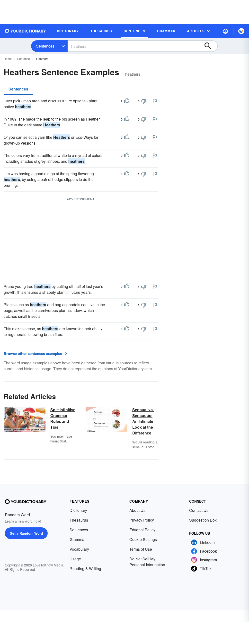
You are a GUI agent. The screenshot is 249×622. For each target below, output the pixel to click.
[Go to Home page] (25, 31)
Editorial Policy (142, 529)
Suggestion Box (203, 520)
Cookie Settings (143, 539)
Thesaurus (79, 520)
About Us (137, 510)
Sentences (45, 46)
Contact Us (198, 510)
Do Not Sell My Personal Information (147, 561)
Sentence (23, 59)
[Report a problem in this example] (155, 101)
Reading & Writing (85, 568)
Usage (75, 559)
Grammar (78, 539)
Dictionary (78, 510)
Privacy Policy (141, 520)
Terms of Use (140, 549)
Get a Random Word (26, 533)
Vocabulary (79, 549)
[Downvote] (144, 101)
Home (8, 59)
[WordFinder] (241, 31)
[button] (225, 31)
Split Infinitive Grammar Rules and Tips (62, 418)
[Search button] (210, 46)
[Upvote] (127, 101)
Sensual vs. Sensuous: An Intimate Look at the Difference (143, 421)
